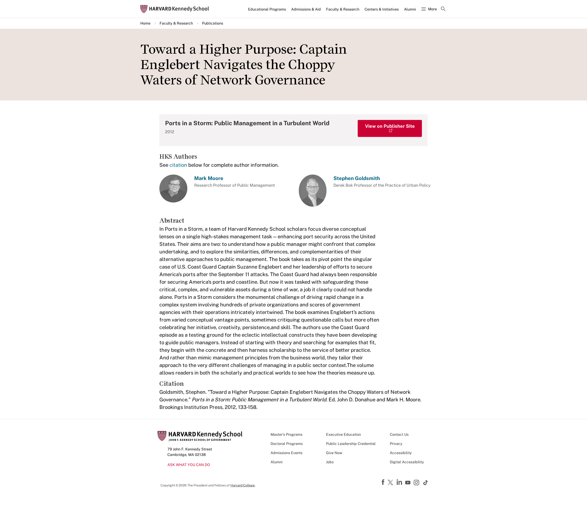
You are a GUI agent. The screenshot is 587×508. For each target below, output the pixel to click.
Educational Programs (267, 9)
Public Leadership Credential (351, 443)
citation (178, 165)
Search (443, 9)
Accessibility (401, 453)
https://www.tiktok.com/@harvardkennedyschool (425, 482)
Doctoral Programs (287, 443)
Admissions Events (286, 453)
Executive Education (343, 434)
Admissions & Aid (306, 9)
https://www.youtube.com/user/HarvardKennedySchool (408, 482)
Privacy (396, 443)
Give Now (334, 453)
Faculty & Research (342, 9)
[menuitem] (267, 11)
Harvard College (242, 485)
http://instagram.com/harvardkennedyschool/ (417, 483)
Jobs (330, 462)
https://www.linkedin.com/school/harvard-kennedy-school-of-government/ (399, 482)
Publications (212, 23)
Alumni (410, 9)
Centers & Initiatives (382, 9)
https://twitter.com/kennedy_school (391, 483)
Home (145, 23)
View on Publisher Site (390, 126)
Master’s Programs (286, 434)
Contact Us (399, 434)
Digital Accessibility (407, 462)
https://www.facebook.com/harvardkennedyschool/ (383, 482)
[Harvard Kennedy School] (176, 9)
